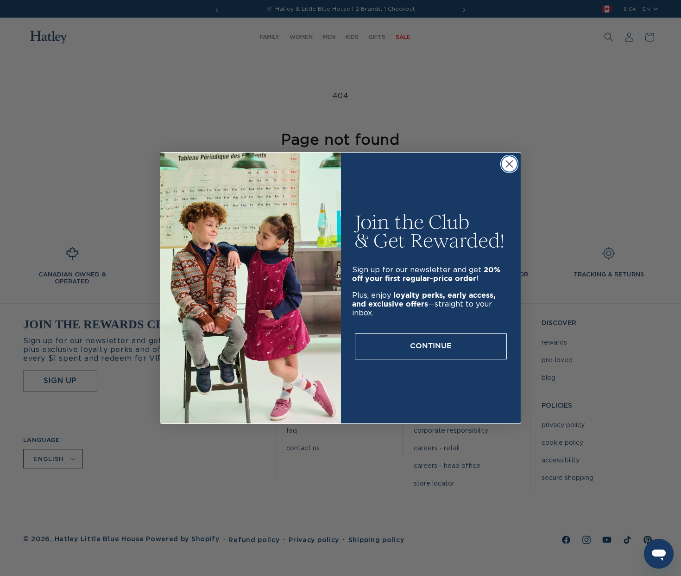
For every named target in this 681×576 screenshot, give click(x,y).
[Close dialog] (509, 164)
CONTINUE (431, 346)
